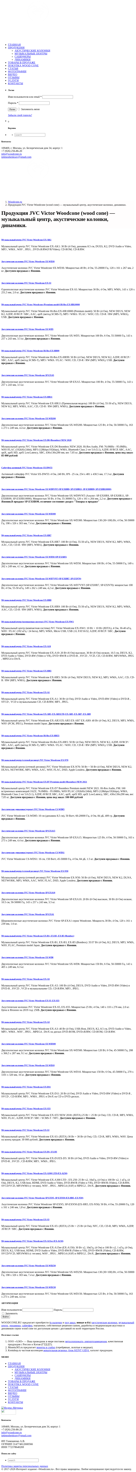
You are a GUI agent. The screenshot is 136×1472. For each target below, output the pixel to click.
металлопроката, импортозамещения (86, 1341)
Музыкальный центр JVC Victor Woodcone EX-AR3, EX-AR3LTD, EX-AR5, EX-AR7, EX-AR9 (46, 714)
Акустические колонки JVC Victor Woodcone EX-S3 (26, 283)
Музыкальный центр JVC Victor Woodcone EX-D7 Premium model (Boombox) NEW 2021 (44, 782)
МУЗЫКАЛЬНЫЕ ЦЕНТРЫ (31, 53)
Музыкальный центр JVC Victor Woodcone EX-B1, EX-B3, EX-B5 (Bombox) (37, 936)
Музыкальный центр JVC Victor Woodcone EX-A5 (25, 979)
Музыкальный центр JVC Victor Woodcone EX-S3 (25, 1130)
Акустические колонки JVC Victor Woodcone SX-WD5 (27, 329)
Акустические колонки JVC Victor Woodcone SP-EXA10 (28, 892)
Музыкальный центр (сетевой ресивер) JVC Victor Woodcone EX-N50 (34, 871)
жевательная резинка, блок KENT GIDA (66, 1350)
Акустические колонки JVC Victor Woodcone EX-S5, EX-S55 (30, 1000)
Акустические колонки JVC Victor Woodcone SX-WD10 (28, 1065)
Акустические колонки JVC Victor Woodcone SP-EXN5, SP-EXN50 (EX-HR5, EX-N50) (42, 1198)
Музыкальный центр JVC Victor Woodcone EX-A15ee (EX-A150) (32, 1241)
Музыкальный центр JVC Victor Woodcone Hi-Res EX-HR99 (30, 350)
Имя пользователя (11, 1309)
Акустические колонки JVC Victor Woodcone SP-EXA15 (28, 831)
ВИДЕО (12, 74)
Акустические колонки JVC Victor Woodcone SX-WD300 (28, 514)
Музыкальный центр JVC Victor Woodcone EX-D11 (26, 1087)
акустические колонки (104, 1322)
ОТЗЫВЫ (13, 77)
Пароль (13, 103)
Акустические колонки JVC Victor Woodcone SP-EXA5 (27, 375)
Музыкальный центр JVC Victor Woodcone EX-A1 (25, 692)
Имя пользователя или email (25, 96)
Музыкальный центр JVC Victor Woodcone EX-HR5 (26, 671)
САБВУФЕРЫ (23, 56)
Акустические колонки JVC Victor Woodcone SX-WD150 (28, 1287)
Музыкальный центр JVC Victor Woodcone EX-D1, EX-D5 (29, 1152)
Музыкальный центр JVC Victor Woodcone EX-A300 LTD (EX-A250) (34, 1173)
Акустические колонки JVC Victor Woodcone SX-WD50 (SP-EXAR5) (34, 557)
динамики (15, 1325)
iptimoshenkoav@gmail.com (16, 157)
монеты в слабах (45, 1347)
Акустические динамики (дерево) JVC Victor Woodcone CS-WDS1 (33, 852)
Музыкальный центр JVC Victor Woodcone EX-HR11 (26, 397)
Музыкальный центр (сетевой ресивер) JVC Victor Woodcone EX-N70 (34, 760)
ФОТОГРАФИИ (17, 71)
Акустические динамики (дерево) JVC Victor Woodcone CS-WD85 (33, 809)
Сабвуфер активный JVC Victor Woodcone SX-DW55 (26, 467)
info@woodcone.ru (11, 154)
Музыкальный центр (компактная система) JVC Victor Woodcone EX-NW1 (37, 621)
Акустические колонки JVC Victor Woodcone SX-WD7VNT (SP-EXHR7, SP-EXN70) (41, 578)
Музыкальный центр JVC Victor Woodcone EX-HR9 (26, 600)
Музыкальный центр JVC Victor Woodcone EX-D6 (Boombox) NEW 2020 (36, 440)
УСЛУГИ (13, 80)
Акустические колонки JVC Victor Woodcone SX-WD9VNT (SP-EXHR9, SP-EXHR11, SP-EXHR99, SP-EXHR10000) (56, 489)
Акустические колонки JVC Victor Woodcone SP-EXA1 (27, 914)
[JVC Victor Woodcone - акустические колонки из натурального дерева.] (38, 39)
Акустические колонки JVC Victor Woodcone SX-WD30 (28, 261)
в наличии (56, 1322)
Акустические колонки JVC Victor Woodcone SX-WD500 (28, 1044)
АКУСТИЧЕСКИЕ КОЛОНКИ (32, 50)
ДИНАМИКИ (23, 59)
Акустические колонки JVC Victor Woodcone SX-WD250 (28, 1265)
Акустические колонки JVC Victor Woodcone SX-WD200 (28, 418)
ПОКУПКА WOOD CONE (23, 65)
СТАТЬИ (13, 68)
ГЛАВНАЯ (14, 44)
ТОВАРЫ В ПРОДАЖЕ (21, 62)
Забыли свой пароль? (20, 115)
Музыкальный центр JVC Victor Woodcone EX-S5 (25, 1219)
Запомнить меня (29, 109)
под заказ (70, 1322)
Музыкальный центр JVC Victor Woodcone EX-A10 (26, 646)
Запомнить (11, 1313)
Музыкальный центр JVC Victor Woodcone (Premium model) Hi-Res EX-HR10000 (40, 304)
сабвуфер (27, 1325)
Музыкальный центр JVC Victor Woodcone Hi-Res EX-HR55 (30, 735)
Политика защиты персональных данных (24, 1466)
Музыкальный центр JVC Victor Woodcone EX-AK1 (26, 239)
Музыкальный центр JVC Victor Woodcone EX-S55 (26, 1108)
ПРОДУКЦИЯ (16, 47)
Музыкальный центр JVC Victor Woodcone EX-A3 (25, 1022)
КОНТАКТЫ (15, 83)
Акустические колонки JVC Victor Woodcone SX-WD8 (27, 957)
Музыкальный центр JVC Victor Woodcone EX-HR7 (26, 535)
